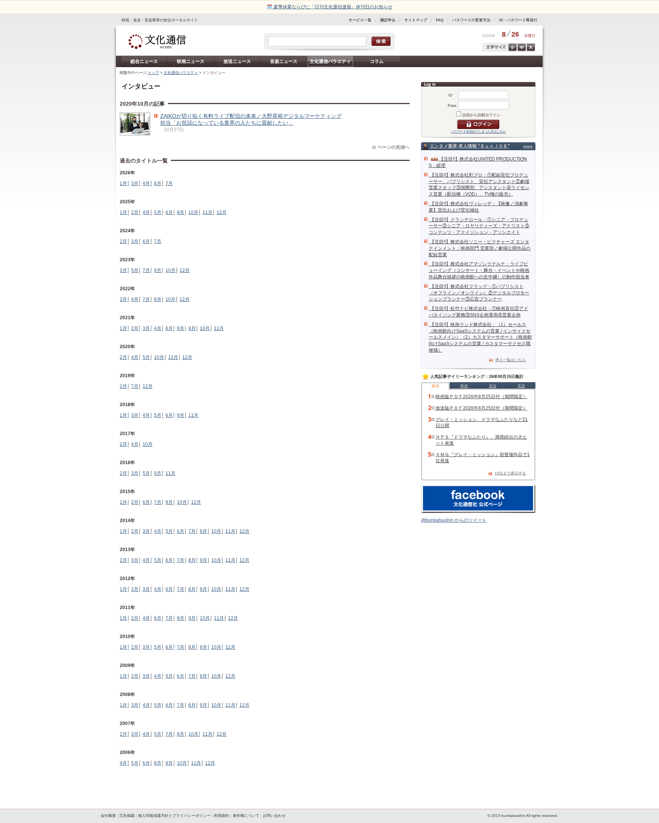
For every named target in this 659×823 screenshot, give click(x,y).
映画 (464, 386)
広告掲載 (127, 815)
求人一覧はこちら (510, 360)
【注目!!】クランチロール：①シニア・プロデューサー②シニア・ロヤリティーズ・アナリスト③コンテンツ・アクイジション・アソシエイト (479, 226)
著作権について (246, 815)
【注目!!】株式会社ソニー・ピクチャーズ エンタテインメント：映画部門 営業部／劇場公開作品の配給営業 (479, 248)
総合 (435, 386)
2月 (134, 212)
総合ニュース (144, 61)
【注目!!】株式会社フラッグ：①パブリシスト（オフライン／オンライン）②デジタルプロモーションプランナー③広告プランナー (479, 293)
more (528, 146)
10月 (193, 212)
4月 (146, 183)
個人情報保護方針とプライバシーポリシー (174, 815)
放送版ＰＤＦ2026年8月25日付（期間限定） (481, 408)
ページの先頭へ (394, 147)
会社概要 (108, 815)
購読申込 (387, 20)
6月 (157, 183)
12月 (222, 212)
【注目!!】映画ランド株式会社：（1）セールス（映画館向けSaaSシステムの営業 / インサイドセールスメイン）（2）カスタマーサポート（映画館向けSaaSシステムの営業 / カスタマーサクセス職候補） (480, 337)
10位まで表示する (510, 473)
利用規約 (221, 815)
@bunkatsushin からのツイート (454, 520)
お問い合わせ (274, 815)
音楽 (521, 386)
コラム (377, 61)
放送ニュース (237, 61)
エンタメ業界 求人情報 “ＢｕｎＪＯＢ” (470, 146)
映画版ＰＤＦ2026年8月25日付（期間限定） (481, 396)
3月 (134, 183)
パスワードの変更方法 (471, 20)
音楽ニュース (283, 61)
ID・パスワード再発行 (518, 20)
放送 (493, 386)
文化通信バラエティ (330, 61)
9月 (157, 270)
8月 (180, 212)
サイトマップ (415, 20)
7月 (169, 183)
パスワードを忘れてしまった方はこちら (478, 131)
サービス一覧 (360, 20)
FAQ (440, 20)
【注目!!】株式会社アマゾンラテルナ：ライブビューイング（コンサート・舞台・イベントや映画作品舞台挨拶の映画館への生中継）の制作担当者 (479, 270)
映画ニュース (190, 61)
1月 (123, 183)
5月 (157, 212)
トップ (153, 73)
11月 (207, 212)
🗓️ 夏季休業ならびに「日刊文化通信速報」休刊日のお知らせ (329, 7)
